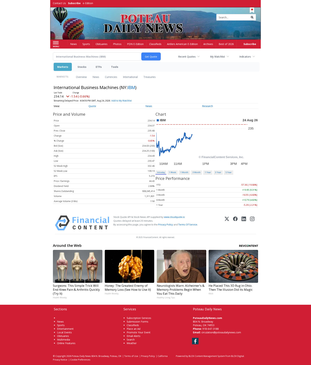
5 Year (229, 172)
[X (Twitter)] (227, 223)
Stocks (82, 67)
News (96, 77)
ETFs (99, 67)
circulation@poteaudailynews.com (221, 332)
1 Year (208, 172)
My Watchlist (217, 56)
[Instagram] (252, 223)
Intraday (161, 172)
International (130, 77)
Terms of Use (131, 356)
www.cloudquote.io (174, 217)
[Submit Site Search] (252, 17)
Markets (62, 67)
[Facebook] (235, 223)
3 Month (196, 172)
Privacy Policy (165, 224)
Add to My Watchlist (121, 100)
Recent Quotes (187, 56)
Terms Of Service (187, 224)
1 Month (184, 172)
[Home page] (156, 17)
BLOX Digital (237, 356)
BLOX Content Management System (207, 356)
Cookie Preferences (80, 359)
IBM (131, 87)
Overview (81, 77)
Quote (92, 106)
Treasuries (149, 77)
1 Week (172, 172)
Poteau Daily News (81, 356)
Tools (114, 67)
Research (207, 106)
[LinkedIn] (243, 223)
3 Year (218, 172)
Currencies (111, 77)
